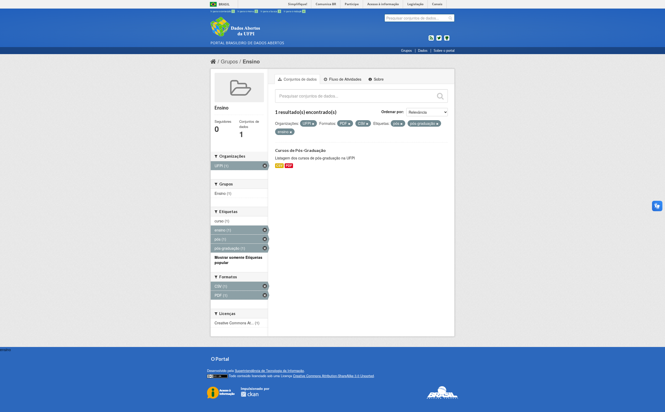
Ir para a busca (270, 11)
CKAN (249, 394)
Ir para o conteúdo (222, 11)
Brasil (224, 4)
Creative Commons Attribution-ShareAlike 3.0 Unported (333, 376)
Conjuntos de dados (300, 79)
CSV (279, 165)
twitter (439, 40)
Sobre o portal (444, 51)
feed (431, 40)
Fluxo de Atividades (344, 79)
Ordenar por (392, 111)
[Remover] (313, 123)
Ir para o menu (247, 11)
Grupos (406, 51)
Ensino (251, 61)
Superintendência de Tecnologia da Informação (269, 370)
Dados (423, 51)
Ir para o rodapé (294, 11)
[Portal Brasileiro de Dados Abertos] (266, 27)
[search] (450, 18)
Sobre (378, 79)
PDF (289, 165)
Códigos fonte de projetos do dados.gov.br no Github (446, 40)
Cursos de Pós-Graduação (300, 150)
